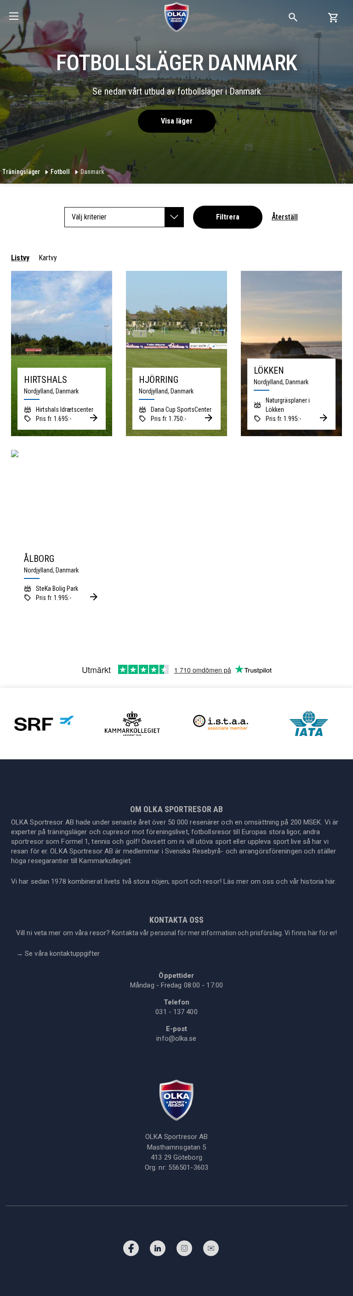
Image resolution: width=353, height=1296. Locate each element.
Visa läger (177, 121)
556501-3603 (188, 1167)
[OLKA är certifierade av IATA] (309, 722)
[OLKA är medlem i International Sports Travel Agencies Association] (220, 722)
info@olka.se (176, 1038)
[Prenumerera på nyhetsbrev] (211, 1250)
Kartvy (48, 257)
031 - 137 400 (176, 1012)
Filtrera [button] (227, 217)
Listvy (20, 257)
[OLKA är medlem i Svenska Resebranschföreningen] (44, 722)
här (330, 881)
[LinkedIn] (157, 1250)
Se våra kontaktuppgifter (58, 953)
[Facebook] (131, 1250)
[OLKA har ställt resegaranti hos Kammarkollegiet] (132, 722)
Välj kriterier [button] (89, 217)
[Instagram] (184, 1250)
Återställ (285, 217)
